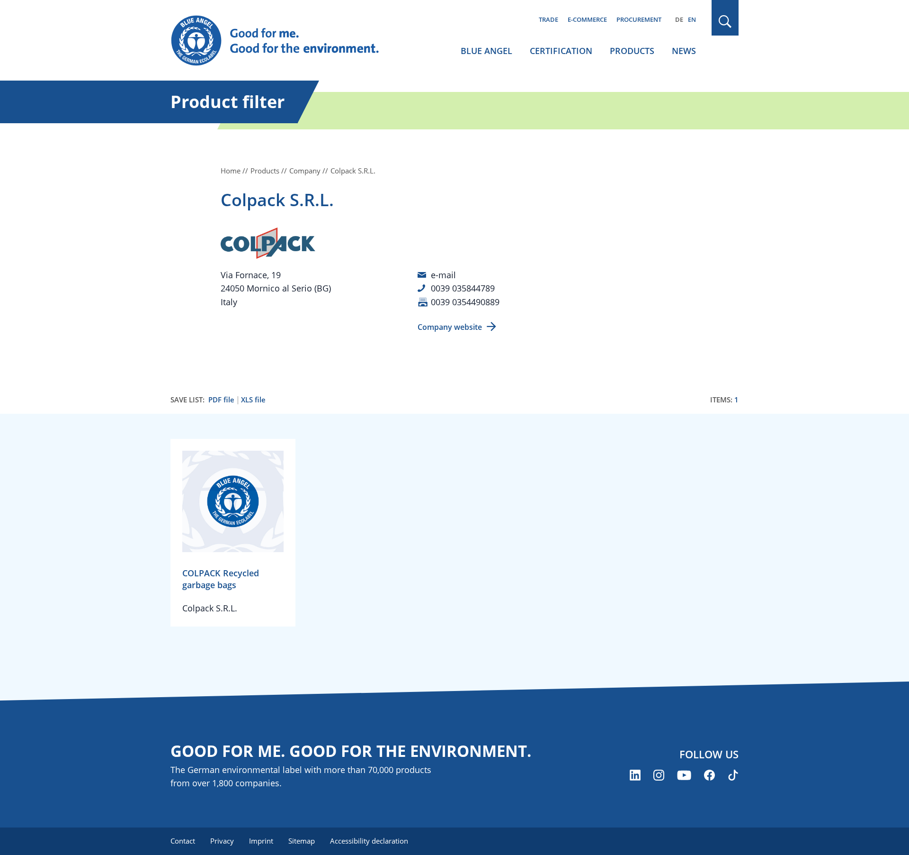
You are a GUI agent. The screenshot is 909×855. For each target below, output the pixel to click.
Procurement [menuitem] (638, 19)
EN (692, 19)
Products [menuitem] (632, 50)
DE (679, 19)
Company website (450, 327)
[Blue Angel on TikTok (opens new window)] (733, 775)
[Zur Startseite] (284, 40)
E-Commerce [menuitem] (587, 19)
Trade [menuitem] (548, 19)
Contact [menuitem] (182, 841)
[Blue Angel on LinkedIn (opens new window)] (635, 775)
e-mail (443, 275)
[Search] (725, 21)
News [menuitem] (684, 50)
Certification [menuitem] (561, 50)
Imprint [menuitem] (261, 841)
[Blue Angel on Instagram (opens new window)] (658, 775)
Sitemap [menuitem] (301, 841)
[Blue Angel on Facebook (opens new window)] (709, 775)
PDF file (221, 399)
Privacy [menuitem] (222, 841)
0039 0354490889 (465, 302)
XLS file (253, 399)
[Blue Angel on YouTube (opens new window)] (684, 775)
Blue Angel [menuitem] (486, 50)
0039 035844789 (463, 288)
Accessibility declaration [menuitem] (369, 841)
